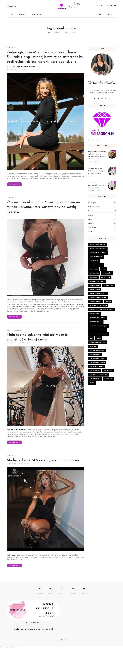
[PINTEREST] (73, 587)
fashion (108, 301)
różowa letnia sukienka (97, 350)
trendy (92, 383)
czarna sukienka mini (17, 430)
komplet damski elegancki (97, 318)
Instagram (103, 305)
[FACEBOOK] (39, 587)
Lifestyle (90, 215)
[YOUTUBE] (84, 587)
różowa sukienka (95, 354)
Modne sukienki (11, 555)
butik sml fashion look (97, 281)
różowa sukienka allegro (98, 358)
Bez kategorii (92, 203)
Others (90, 219)
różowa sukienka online (97, 362)
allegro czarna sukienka (97, 245)
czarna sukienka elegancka (98, 293)
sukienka (92, 374)
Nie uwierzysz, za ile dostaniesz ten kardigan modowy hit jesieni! (96, 171)
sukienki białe (108, 379)
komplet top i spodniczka (98, 330)
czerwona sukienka (95, 301)
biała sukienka (94, 261)
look (91, 338)
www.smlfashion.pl (35, 622)
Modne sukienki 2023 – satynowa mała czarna (43, 460)
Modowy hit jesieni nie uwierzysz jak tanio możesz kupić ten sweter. (97, 185)
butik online (93, 277)
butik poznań (105, 277)
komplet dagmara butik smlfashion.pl (101, 309)
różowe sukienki (95, 370)
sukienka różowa (95, 379)
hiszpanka (93, 305)
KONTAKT (110, 14)
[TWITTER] (50, 587)
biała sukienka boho (96, 265)
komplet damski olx (96, 322)
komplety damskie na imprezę (98, 334)
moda (99, 338)
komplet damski (94, 314)
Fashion (9, 330)
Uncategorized (92, 227)
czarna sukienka (95, 289)
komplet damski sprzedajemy (98, 326)
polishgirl (93, 346)
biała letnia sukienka (96, 257)
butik (103, 269)
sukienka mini (103, 374)
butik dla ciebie (94, 273)
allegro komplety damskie (98, 249)
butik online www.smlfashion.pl (33, 629)
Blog (11, 14)
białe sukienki (94, 269)
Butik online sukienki (94, 207)
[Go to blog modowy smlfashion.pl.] (49, 33)
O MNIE (98, 14)
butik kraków (107, 273)
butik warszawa (95, 285)
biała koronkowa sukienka (98, 253)
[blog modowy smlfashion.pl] (25, 5)
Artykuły (22, 14)
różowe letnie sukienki (96, 366)
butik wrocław (108, 285)
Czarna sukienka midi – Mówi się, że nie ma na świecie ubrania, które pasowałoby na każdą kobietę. (43, 207)
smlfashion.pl (37, 14)
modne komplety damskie (97, 342)
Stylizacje (11, 47)
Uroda (90, 231)
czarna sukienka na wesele (98, 297)
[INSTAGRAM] (61, 587)
